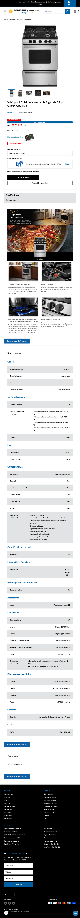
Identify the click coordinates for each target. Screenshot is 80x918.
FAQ (45, 818)
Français (7, 894)
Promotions (8, 815)
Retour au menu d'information (17, 341)
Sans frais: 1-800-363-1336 (52, 847)
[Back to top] (6, 913)
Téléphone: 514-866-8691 (52, 844)
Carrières (46, 815)
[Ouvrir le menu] (5, 11)
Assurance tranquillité (50, 803)
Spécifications (12, 195)
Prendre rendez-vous (50, 841)
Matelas (6, 800)
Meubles (7, 797)
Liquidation (7, 812)
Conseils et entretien (50, 806)
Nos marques (8, 794)
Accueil (6, 19)
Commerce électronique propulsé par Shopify (16, 911)
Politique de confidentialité (12, 829)
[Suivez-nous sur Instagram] (9, 903)
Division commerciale (50, 832)
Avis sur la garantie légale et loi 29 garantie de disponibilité (23, 171)
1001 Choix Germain (50, 797)
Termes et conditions (11, 832)
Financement (8, 818)
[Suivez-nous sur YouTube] (13, 903)
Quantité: (10, 130)
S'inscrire (19, 884)
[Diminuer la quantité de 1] (17, 130)
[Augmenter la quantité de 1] (28, 130)
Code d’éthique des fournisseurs (14, 835)
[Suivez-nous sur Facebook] (5, 903)
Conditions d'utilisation (11, 844)
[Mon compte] (75, 11)
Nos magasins (48, 829)
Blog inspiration (49, 812)
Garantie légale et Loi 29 (12, 838)
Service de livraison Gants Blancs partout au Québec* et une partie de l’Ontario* (40, 3)
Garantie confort (49, 809)
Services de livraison (50, 800)
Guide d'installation (16, 764)
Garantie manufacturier (11, 841)
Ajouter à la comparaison (40, 183)
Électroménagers (9, 806)
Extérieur (7, 803)
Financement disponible (15, 137)
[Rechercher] (67, 11)
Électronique (8, 809)
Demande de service (50, 838)
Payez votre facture (50, 835)
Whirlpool (11, 112)
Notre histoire (48, 794)
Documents (11, 200)
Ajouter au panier (23, 177)
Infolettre (69, 4)
